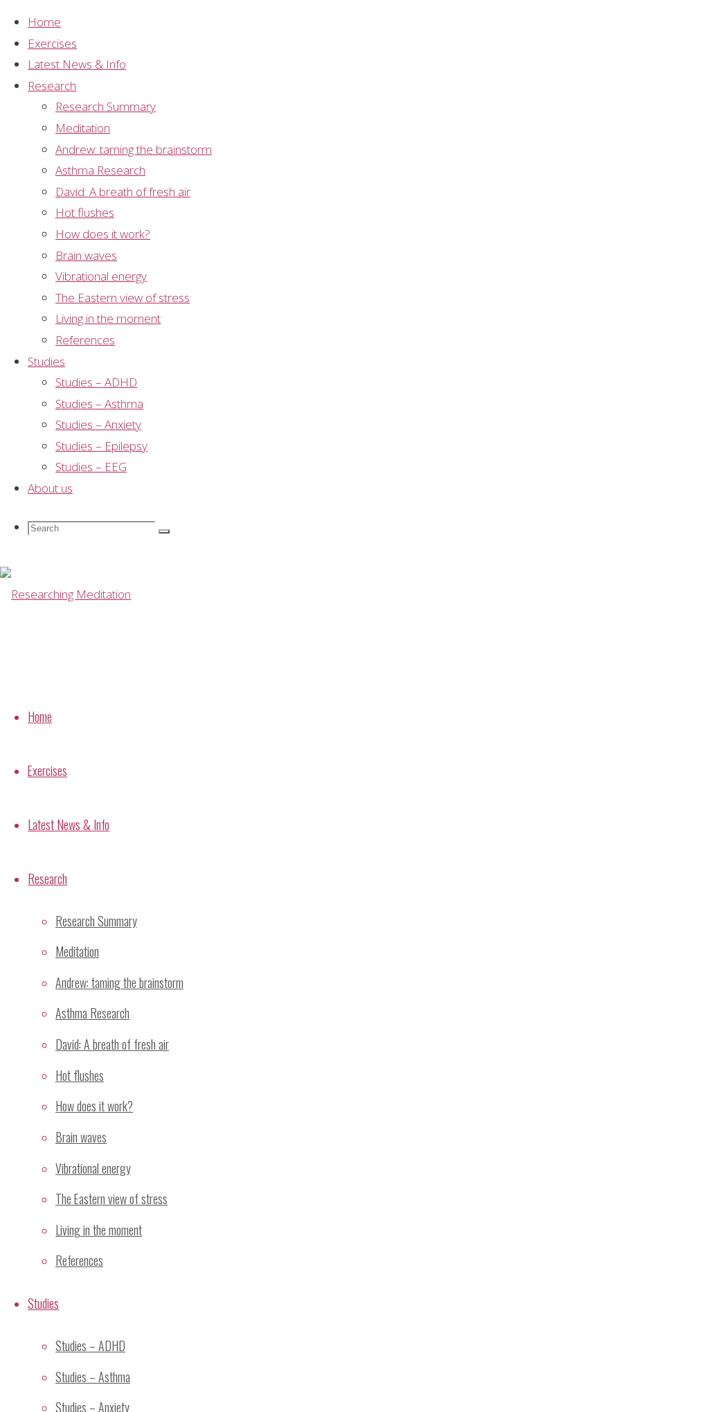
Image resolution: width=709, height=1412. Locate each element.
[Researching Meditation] (65, 594)
